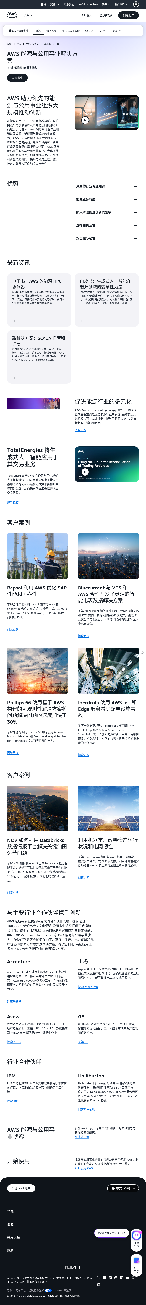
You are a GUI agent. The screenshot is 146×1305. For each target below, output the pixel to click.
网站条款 (21, 1290)
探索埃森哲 (14, 1001)
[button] (128, 15)
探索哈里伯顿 (86, 1109)
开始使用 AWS (84, 1168)
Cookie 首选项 (63, 1290)
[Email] (98, 1285)
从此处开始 (82, 1137)
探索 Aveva (14, 1042)
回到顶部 (71, 1267)
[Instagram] (115, 1278)
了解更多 (80, 430)
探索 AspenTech (88, 987)
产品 (19, 43)
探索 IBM (12, 1101)
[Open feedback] (142, 652)
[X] (98, 1278)
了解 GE (83, 1042)
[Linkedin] (110, 1278)
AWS (9, 43)
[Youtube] (127, 1278)
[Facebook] (104, 1278)
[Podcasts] (133, 1278)
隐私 (9, 1290)
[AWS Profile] (136, 4)
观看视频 (13, 502)
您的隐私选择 (36, 1290)
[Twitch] (121, 1278)
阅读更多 (13, 629)
